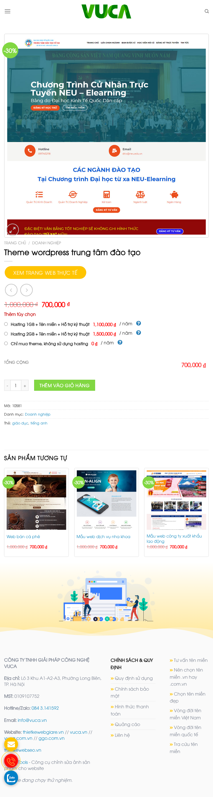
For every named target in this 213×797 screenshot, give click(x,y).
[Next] (208, 514)
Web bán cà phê (23, 536)
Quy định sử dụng (134, 678)
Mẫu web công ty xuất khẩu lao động (174, 538)
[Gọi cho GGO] (11, 761)
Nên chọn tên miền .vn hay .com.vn (186, 677)
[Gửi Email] (11, 744)
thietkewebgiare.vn (43, 732)
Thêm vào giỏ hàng (65, 385)
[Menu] (7, 11)
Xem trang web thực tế (45, 272)
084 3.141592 (45, 708)
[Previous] (4, 514)
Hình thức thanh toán (130, 710)
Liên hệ (122, 735)
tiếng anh (39, 422)
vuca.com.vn (18, 738)
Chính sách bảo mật (130, 692)
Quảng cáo (127, 724)
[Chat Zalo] (11, 777)
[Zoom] (12, 230)
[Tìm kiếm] (207, 11)
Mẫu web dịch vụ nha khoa (103, 536)
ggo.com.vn (52, 738)
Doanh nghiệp (46, 242)
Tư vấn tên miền (191, 660)
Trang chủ (15, 242)
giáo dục (20, 422)
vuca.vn (78, 732)
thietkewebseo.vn (22, 750)
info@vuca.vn (32, 720)
